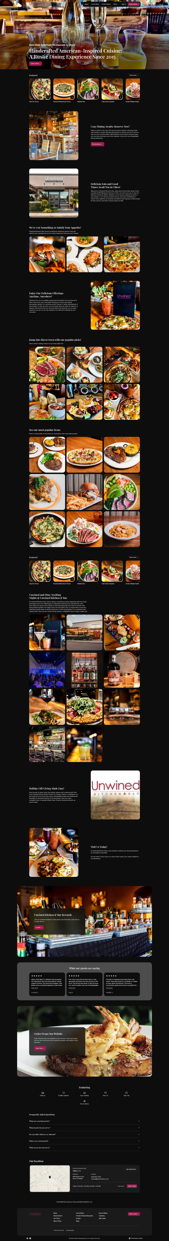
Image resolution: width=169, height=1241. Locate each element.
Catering (102, 1216)
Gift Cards (102, 1218)
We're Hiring (57, 1221)
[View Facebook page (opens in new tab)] (27, 1238)
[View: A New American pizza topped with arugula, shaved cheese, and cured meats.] (84, 707)
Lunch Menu (95, 4)
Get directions (131, 1169)
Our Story (56, 1218)
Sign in (124, 4)
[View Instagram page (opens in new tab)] (30, 1238)
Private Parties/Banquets (84, 1216)
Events (78, 1218)
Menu (86, 4)
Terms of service (58, 1230)
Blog (77, 1221)
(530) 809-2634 (96, 1177)
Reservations (57, 1216)
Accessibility (70, 1230)
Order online (132, 1186)
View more (34, 988)
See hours (121, 1186)
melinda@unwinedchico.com (100, 1179)
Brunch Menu (106, 4)
